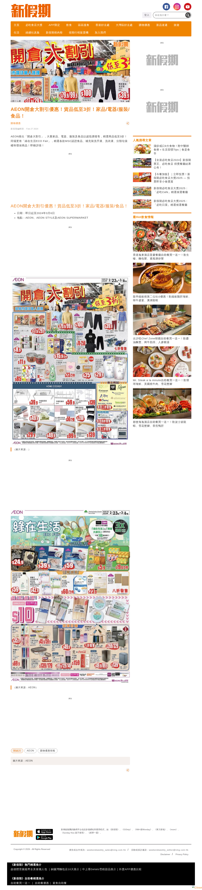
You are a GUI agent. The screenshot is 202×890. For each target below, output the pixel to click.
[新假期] (56, 10)
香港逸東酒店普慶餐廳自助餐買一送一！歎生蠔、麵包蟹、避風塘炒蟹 (161, 256)
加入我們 (100, 32)
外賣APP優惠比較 (130, 869)
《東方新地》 (160, 829)
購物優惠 (144, 25)
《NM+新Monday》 (143, 829)
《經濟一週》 (94, 833)
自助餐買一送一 (20, 883)
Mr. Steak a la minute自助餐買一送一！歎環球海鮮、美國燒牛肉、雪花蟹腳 (161, 382)
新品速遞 (162, 25)
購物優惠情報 (47, 750)
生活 (16, 32)
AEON (30, 750)
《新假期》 (114, 829)
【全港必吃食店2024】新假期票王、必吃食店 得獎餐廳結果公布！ (172, 164)
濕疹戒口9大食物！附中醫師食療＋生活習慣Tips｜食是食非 (172, 149)
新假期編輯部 (17, 129)
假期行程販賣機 (79, 32)
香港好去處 (103, 25)
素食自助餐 (60, 883)
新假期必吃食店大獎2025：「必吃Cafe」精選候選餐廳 (171, 190)
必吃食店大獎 (34, 25)
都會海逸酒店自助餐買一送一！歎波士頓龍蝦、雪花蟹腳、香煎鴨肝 (159, 424)
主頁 (16, 25)
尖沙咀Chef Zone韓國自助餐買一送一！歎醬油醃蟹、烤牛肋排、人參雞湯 (161, 340)
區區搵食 (83, 25)
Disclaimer (165, 854)
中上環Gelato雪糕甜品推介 (99, 869)
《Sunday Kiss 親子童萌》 (73, 833)
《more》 (173, 829)
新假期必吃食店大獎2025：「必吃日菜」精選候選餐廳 (171, 203)
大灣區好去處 (124, 25)
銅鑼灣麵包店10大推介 (65, 869)
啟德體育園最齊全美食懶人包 (29, 869)
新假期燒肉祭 (54, 32)
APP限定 (54, 25)
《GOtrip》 (127, 829)
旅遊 (176, 25)
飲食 (69, 25)
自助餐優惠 (42, 883)
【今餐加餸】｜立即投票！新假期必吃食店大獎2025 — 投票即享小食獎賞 (172, 178)
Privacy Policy (182, 854)
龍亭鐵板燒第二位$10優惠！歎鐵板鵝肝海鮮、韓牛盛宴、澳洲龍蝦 (162, 298)
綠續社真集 (33, 32)
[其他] (128, 124)
